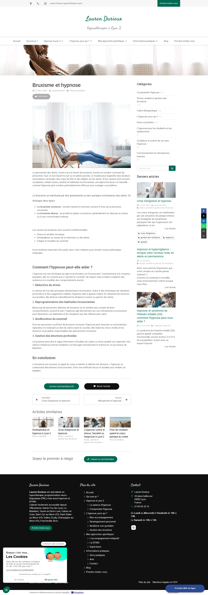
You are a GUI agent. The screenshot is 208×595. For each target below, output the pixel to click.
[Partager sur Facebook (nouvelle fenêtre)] (203, 210)
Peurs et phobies (145, 122)
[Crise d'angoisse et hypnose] (68, 422)
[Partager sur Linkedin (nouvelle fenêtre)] (203, 220)
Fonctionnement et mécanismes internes (153, 155)
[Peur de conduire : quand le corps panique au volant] (120, 422)
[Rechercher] (172, 168)
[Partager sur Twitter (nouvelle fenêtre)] (203, 215)
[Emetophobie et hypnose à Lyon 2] (43, 422)
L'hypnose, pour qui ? (147, 116)
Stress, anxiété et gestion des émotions (152, 100)
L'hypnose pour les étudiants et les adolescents (154, 130)
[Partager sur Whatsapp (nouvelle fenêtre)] (203, 225)
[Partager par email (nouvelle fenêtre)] (203, 230)
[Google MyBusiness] (133, 527)
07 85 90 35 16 (141, 506)
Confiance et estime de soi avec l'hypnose (153, 142)
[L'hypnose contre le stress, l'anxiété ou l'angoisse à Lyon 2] (94, 422)
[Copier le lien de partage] (203, 236)
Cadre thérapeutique (147, 110)
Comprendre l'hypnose (148, 92)
